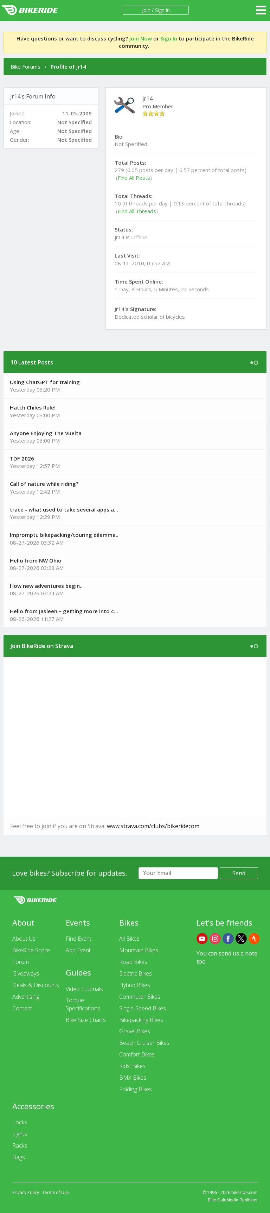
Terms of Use (55, 1192)
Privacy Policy (25, 1192)
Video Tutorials (84, 989)
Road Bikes (133, 962)
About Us (24, 938)
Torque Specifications (83, 1004)
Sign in (162, 10)
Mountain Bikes (138, 950)
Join (146, 10)
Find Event (78, 938)
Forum (20, 962)
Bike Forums (25, 66)
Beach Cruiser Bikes (144, 1043)
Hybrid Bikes (134, 985)
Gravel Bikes (134, 1031)
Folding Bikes (135, 1089)
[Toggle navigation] (261, 10)
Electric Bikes (135, 973)
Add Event (78, 950)
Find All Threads (137, 211)
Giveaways (25, 973)
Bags (18, 1157)
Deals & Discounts (35, 985)
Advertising (25, 997)
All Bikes (129, 938)
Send (238, 873)
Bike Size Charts (86, 1020)
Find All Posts (134, 177)
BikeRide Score (31, 950)
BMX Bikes (132, 1077)
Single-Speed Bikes (142, 1008)
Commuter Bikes (139, 997)
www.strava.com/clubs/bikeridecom (153, 826)
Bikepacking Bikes (141, 1020)
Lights (19, 1134)
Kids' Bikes (132, 1066)
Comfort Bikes (137, 1054)
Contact (22, 1008)
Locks (19, 1122)
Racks (19, 1145)
